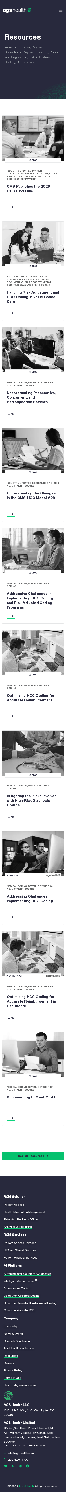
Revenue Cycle (37, 383)
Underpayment (27, 179)
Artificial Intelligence (22, 277)
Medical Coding (17, 383)
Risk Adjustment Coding (33, 285)
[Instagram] (20, 1466)
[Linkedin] (5, 1466)
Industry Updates (19, 171)
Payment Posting (36, 174)
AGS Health (26, 1486)
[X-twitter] (12, 1466)
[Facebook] (28, 1466)
